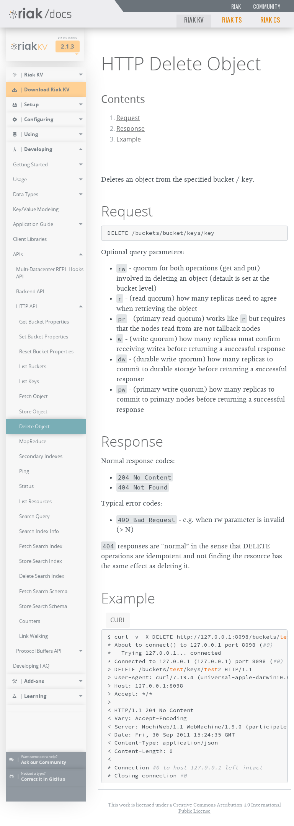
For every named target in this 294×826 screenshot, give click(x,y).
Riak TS (232, 19)
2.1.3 (67, 46)
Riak (236, 6)
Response (130, 128)
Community (266, 6)
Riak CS (270, 19)
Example (128, 139)
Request (128, 118)
